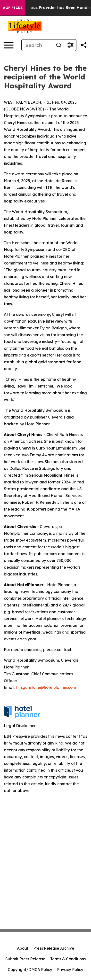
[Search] (59, 45)
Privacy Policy (70, 969)
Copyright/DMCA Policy (30, 969)
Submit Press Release (25, 958)
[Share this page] (83, 45)
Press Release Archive (53, 948)
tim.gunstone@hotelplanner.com (46, 687)
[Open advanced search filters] (70, 45)
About (22, 948)
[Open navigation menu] (9, 45)
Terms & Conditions (68, 958)
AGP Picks (13, 8)
